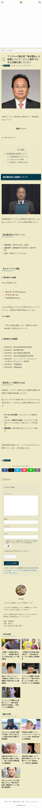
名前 (6, 519)
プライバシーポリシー (31, 801)
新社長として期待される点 (19, 162)
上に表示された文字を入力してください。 (17, 551)
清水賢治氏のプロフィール (19, 156)
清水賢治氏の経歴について (17, 154)
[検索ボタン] (39, 2)
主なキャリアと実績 (17, 159)
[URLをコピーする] (37, 470)
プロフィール (8, 801)
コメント (7, 494)
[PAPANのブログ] (21, 2)
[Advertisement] (21, 27)
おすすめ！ (6, 65)
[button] (5, 470)
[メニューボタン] (2, 2)
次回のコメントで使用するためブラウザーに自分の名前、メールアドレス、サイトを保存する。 (21, 541)
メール (7, 526)
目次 (23, 801)
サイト (6, 534)
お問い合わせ (16, 801)
